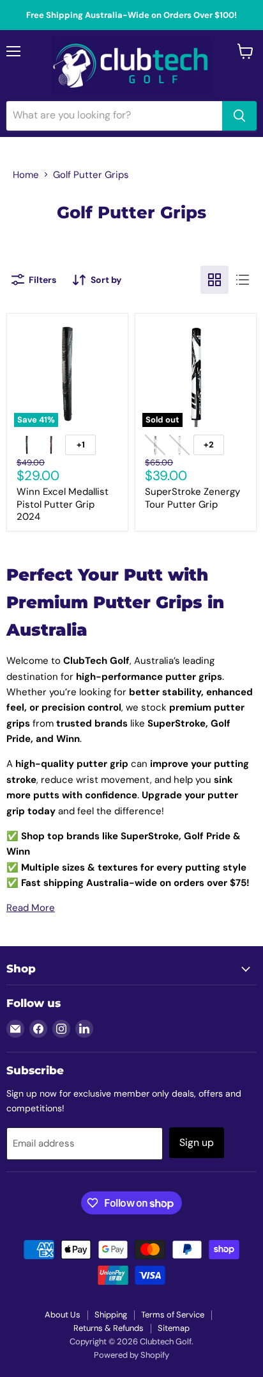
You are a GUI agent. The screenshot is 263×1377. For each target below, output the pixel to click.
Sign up (196, 1142)
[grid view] (214, 280)
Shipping (110, 1314)
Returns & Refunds (108, 1328)
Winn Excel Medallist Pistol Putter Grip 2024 (63, 504)
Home (26, 174)
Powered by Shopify (131, 1354)
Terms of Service (172, 1314)
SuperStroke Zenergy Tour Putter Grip (192, 498)
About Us (62, 1314)
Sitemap (174, 1328)
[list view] (243, 280)
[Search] (239, 116)
